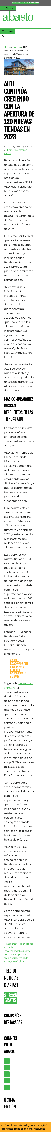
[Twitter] (7, 1061)
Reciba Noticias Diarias (31, 3)
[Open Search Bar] (4, 36)
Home (7, 47)
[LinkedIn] (7, 1067)
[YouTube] (7, 1080)
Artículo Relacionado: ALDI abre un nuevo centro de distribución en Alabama (19, 668)
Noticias (17, 47)
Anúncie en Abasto (18, 3)
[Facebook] (7, 1087)
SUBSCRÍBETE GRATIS (10, 998)
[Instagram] (7, 1074)
